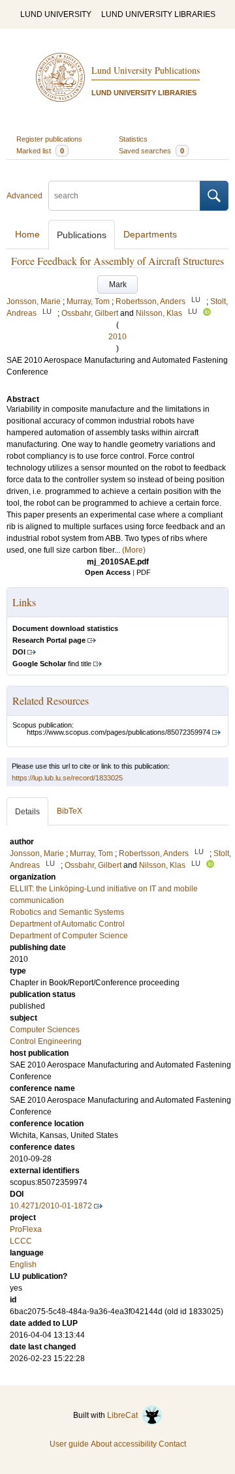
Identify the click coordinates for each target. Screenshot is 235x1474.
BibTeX (69, 811)
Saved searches (151, 151)
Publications (81, 235)
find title (51, 664)
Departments (150, 234)
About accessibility (124, 1444)
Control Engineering (46, 1041)
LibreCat (124, 1415)
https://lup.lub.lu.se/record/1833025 (67, 778)
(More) (134, 550)
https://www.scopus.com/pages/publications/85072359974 (118, 732)
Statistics (133, 139)
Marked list (40, 151)
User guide (69, 1444)
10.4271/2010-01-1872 (51, 1205)
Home (27, 234)
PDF (143, 572)
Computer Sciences (45, 1029)
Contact (172, 1444)
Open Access (108, 572)
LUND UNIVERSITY (55, 14)
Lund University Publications (145, 70)
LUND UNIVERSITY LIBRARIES (158, 14)
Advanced (24, 195)
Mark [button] (118, 284)
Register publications (49, 139)
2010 (117, 336)
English (23, 1264)
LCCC (21, 1241)
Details (27, 811)
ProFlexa (26, 1229)
